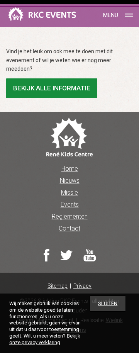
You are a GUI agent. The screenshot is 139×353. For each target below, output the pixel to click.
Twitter (66, 255)
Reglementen (70, 216)
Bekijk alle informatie (51, 88)
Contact (69, 228)
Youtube (89, 255)
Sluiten (107, 303)
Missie (69, 192)
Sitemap (57, 286)
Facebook (46, 255)
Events (70, 204)
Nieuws (70, 180)
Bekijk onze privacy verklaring (44, 339)
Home (69, 168)
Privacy (82, 286)
